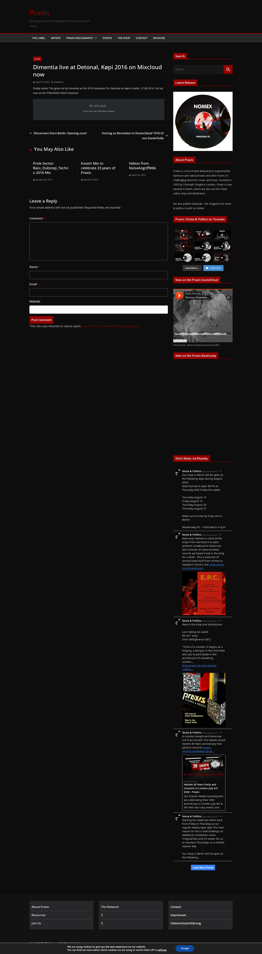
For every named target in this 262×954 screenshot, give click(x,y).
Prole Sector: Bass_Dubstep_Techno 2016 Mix (50, 168)
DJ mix (37, 59)
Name (34, 267)
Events (107, 38)
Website (34, 301)
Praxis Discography (79, 38)
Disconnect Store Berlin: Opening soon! (60, 133)
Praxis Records (179, 345)
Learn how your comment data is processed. (111, 326)
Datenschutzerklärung (186, 923)
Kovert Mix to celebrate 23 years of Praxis (98, 168)
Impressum (178, 915)
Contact (141, 38)
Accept (185, 948)
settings (161, 950)
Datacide (159, 38)
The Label (38, 38)
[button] (95, 38)
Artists (56, 38)
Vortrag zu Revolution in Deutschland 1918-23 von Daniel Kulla (133, 135)
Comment (37, 218)
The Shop (124, 38)
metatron (58, 82)
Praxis (39, 12)
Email (34, 284)
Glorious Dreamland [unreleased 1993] (203, 345)
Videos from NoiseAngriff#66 (142, 165)
